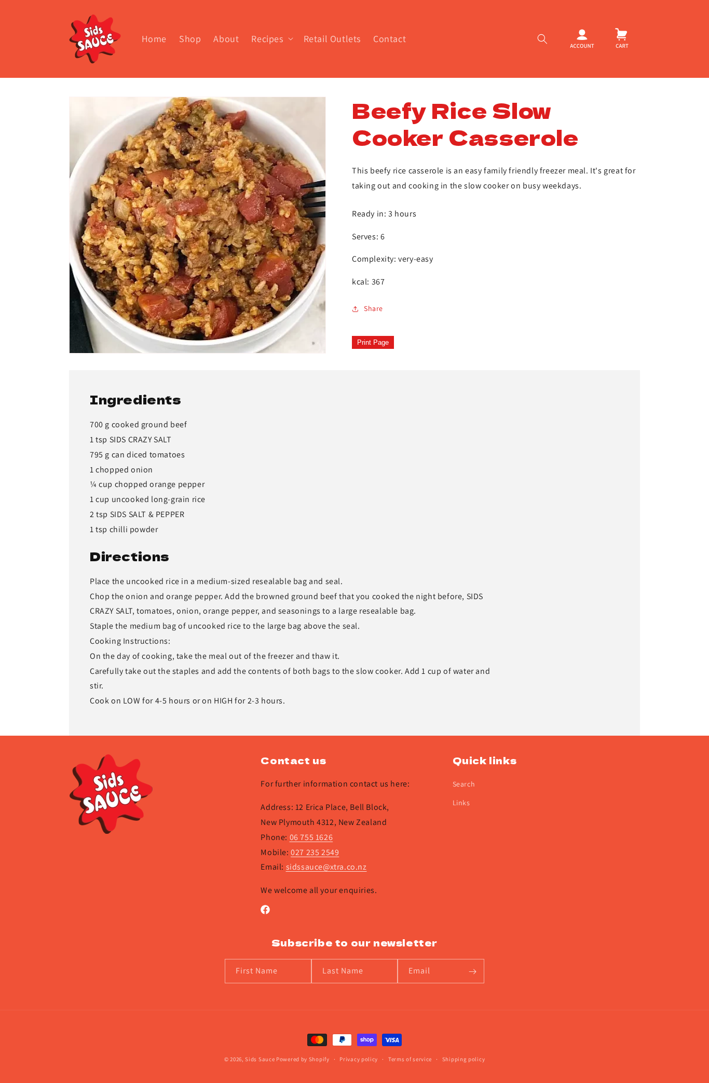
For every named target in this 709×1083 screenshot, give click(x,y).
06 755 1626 (311, 837)
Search (464, 784)
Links (461, 802)
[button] (271, 38)
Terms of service (410, 1058)
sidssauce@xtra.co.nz (326, 867)
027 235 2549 (315, 852)
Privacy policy (358, 1058)
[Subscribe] (472, 971)
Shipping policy (463, 1058)
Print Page (373, 342)
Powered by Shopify (303, 1059)
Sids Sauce (260, 1059)
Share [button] (373, 308)
